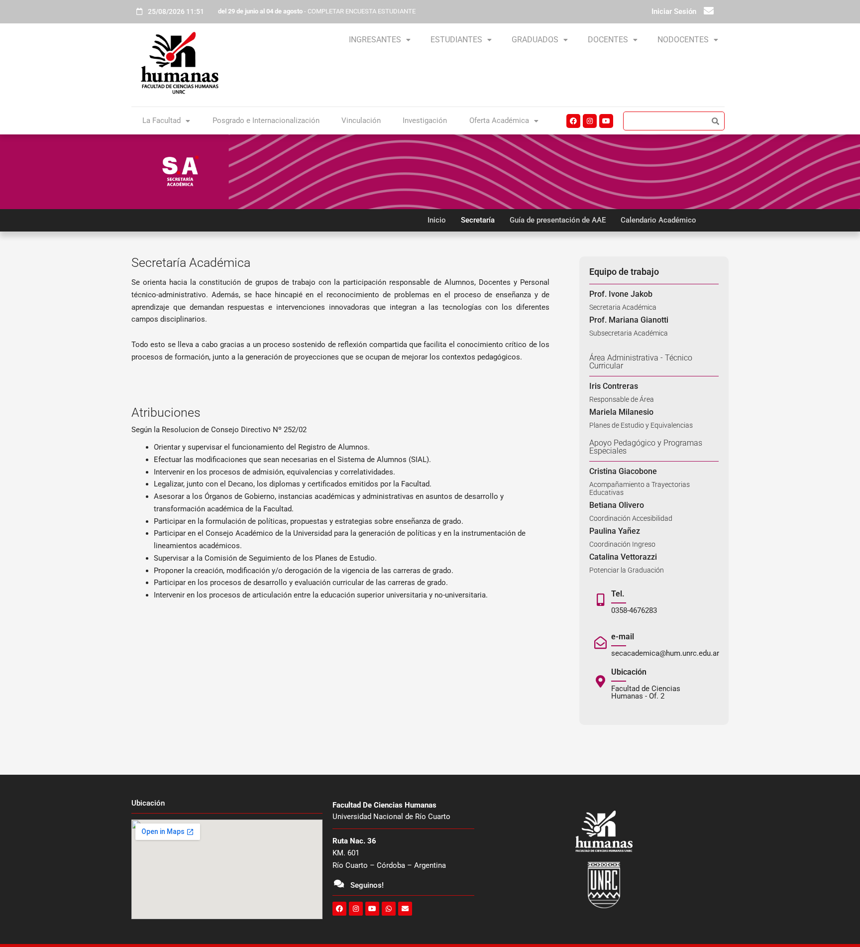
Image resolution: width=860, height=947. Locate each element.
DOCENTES (608, 39)
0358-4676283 (634, 610)
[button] (380, 39)
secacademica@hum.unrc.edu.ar (665, 653)
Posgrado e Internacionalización (266, 120)
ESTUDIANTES (456, 39)
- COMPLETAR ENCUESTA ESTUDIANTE (317, 11)
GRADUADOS (535, 39)
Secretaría (478, 220)
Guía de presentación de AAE (558, 220)
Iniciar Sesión (673, 11)
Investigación (425, 120)
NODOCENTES (683, 39)
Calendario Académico (658, 220)
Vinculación (361, 120)
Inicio (437, 220)
